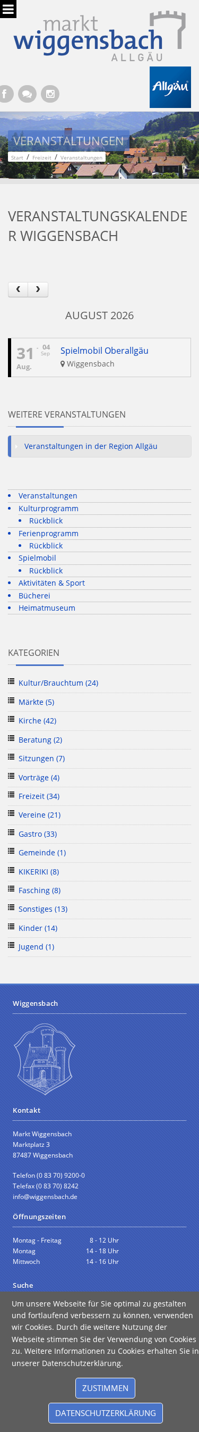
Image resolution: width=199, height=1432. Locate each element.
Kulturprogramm (49, 508)
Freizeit (39, 796)
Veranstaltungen (48, 495)
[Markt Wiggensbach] (99, 35)
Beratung (40, 740)
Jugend (36, 947)
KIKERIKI (39, 872)
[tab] (99, 446)
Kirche (37, 720)
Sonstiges (43, 909)
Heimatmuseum (47, 608)
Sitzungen (42, 758)
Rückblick (46, 520)
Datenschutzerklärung (105, 1413)
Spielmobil (37, 558)
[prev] (18, 289)
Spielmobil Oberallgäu (104, 350)
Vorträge (39, 777)
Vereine (39, 815)
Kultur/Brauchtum (58, 683)
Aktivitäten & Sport (52, 583)
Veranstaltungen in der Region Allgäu (91, 446)
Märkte (36, 702)
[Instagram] (50, 94)
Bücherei (34, 595)
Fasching (39, 890)
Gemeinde (42, 852)
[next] (38, 289)
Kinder (38, 928)
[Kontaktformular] (27, 94)
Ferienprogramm (49, 533)
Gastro (38, 834)
